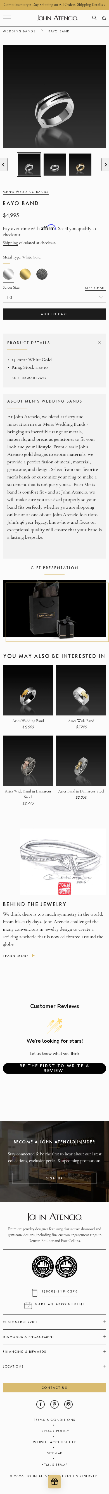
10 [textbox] (9, 297)
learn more (16, 956)
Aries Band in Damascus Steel (81, 791)
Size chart (95, 288)
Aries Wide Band (81, 721)
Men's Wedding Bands (26, 192)
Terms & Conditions (54, 1420)
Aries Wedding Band (28, 721)
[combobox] (54, 297)
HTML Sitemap (54, 1465)
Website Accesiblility (54, 1442)
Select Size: (54, 288)
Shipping (10, 243)
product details (53, 342)
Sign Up (54, 1178)
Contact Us (55, 1387)
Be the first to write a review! (54, 1068)
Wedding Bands (19, 31)
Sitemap (54, 1453)
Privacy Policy (54, 1431)
